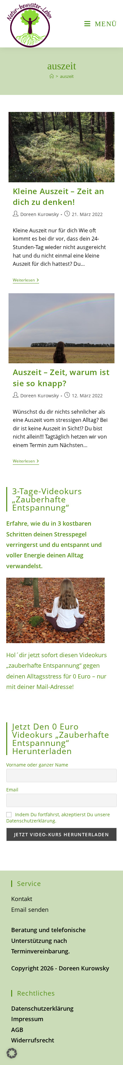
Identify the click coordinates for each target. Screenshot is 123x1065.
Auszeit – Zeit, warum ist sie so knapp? (61, 377)
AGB (17, 1030)
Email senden (30, 909)
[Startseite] (52, 76)
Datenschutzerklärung (42, 1008)
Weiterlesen (26, 280)
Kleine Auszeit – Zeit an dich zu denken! (58, 197)
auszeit (67, 76)
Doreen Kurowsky (39, 214)
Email (12, 789)
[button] (12, 1053)
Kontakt (21, 899)
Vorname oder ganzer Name (37, 765)
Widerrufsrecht (32, 1040)
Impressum (27, 1019)
